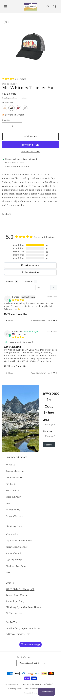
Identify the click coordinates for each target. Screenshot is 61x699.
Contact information (32, 693)
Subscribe (48, 444)
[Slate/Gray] (25, 107)
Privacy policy (16, 688)
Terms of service (31, 688)
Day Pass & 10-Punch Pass (19, 540)
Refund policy (49, 684)
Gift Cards (11, 484)
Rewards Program (15, 471)
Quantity (6, 120)
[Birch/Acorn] (4, 107)
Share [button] (8, 214)
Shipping (5, 98)
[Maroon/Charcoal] (18, 107)
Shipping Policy (14, 496)
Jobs (8, 503)
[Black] (11, 107)
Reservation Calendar (17, 546)
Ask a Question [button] (32, 272)
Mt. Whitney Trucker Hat (15, 314)
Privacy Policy (13, 509)
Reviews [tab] (10, 281)
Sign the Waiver (14, 559)
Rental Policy (12, 490)
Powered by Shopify (32, 684)
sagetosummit (18, 684)
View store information (17, 166)
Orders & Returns (15, 477)
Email (46, 420)
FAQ (8, 572)
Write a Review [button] (32, 265)
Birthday (47, 431)
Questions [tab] (28, 281)
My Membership (14, 553)
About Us (10, 464)
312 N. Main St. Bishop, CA (20, 589)
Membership (12, 534)
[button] (6, 6)
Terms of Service (14, 516)
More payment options (30, 151)
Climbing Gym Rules (16, 566)
